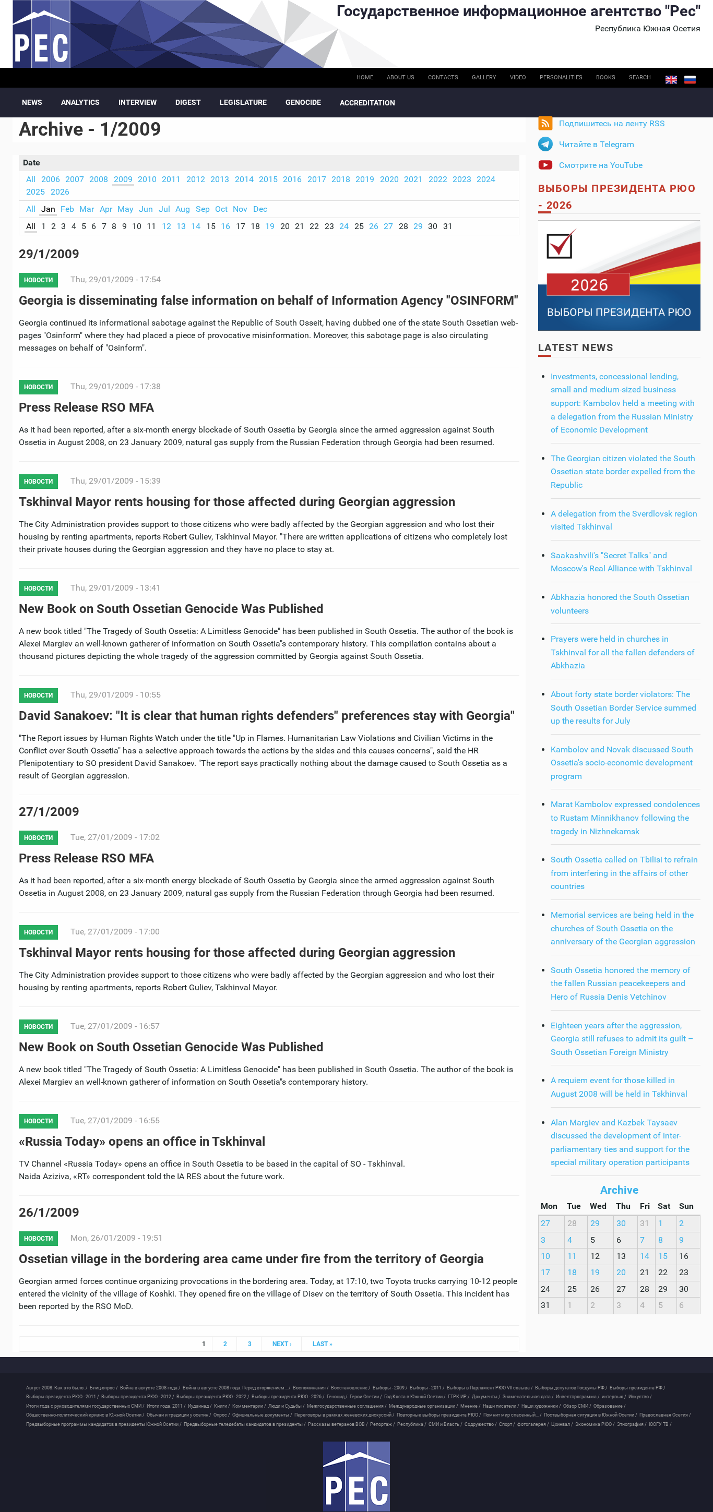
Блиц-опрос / (104, 1387)
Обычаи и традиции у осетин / (179, 1415)
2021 (413, 179)
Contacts (443, 77)
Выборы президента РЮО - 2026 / (288, 1396)
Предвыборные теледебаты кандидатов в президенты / (245, 1424)
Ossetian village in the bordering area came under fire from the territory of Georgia (251, 1259)
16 (225, 226)
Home (364, 77)
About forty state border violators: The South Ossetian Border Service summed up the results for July (623, 707)
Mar (86, 209)
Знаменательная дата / (528, 1396)
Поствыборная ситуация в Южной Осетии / (590, 1415)
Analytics (80, 102)
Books (605, 77)
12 (166, 226)
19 (270, 226)
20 (621, 1272)
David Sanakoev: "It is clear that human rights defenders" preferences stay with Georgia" (267, 716)
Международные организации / (423, 1406)
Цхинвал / (562, 1424)
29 (418, 226)
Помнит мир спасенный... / (512, 1415)
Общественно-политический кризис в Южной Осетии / (85, 1415)
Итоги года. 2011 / (166, 1406)
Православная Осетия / (665, 1415)
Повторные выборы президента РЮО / (439, 1415)
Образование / (609, 1406)
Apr (106, 209)
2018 (340, 179)
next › (282, 1344)
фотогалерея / (533, 1424)
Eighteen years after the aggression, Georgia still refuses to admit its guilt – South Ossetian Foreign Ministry (622, 1039)
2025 (35, 192)
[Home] (356, 1476)
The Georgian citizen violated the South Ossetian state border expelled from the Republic (623, 471)
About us (400, 77)
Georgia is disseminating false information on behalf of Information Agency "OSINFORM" (268, 300)
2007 (74, 179)
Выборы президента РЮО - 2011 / (62, 1396)
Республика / (411, 1424)
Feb (67, 209)
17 (545, 1272)
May (125, 209)
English (671, 80)
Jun (146, 209)
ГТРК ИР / (459, 1396)
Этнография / (632, 1424)
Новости (38, 280)
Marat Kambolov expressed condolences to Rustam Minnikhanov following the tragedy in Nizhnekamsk (625, 817)
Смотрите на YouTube (601, 165)
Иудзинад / (200, 1406)
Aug (182, 209)
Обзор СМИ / (577, 1406)
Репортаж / (382, 1424)
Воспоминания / (311, 1387)
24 (344, 226)
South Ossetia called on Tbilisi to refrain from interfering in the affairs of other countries (624, 873)
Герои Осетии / (366, 1396)
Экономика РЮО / (595, 1424)
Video (518, 77)
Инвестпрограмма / (578, 1396)
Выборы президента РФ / (638, 1387)
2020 (389, 179)
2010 (147, 179)
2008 (98, 179)
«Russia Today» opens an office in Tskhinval (142, 1141)
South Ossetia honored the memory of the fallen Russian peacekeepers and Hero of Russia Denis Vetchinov (621, 983)
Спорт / (507, 1424)
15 (663, 1256)
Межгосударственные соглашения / (347, 1406)
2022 (438, 179)
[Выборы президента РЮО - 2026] (619, 275)
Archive (619, 1190)
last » (322, 1344)
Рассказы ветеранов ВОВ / (338, 1424)
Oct (221, 209)
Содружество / (481, 1424)
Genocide (303, 102)
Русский (690, 80)
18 (572, 1272)
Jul (164, 209)
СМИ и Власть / (445, 1424)
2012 (195, 179)
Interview (137, 102)
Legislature (243, 102)
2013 (219, 179)
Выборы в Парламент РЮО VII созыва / (490, 1387)
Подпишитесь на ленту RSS (612, 123)
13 (181, 226)
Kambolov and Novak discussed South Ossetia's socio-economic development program (622, 763)
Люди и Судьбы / (286, 1406)
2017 (316, 179)
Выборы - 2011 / (427, 1387)
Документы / (486, 1396)
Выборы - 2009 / (390, 1387)
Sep (203, 209)
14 (195, 226)
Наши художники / (541, 1406)
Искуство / (640, 1396)
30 (621, 1223)
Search (640, 77)
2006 (50, 179)
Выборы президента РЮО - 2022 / (212, 1396)
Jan (48, 209)
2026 (60, 192)
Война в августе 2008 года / (150, 1387)
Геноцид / (337, 1396)
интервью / (614, 1396)
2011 (171, 179)
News (32, 102)
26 (373, 226)
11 (572, 1256)
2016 (292, 179)
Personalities (561, 77)
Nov (240, 209)
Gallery (484, 77)
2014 (244, 179)
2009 (123, 179)
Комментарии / (249, 1406)
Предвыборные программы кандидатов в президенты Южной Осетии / (104, 1424)
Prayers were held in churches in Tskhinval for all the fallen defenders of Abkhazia (623, 652)
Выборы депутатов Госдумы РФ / (571, 1387)
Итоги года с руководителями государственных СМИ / (85, 1406)
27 (388, 226)
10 (545, 1256)
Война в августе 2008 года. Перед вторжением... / (237, 1387)
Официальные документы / (262, 1415)
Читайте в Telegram (596, 144)
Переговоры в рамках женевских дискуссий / (344, 1415)
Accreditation (367, 103)
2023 (462, 179)
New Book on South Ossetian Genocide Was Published (171, 609)
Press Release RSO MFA (86, 407)
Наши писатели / (501, 1406)
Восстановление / (351, 1387)
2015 (268, 179)
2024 (486, 179)
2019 (364, 179)
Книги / (222, 1406)
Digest (188, 102)
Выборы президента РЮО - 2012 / (137, 1396)
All (30, 179)
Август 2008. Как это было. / (57, 1387)
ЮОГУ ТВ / (660, 1424)
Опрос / (221, 1415)
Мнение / (470, 1406)
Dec (260, 209)
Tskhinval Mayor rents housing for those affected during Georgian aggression (237, 502)
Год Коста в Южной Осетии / (415, 1396)
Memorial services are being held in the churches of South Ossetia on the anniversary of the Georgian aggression (623, 928)
